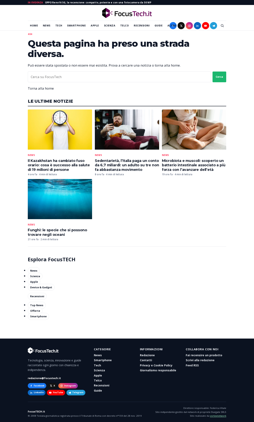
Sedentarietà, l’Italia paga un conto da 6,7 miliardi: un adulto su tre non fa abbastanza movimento (127, 165)
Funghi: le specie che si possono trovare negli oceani (57, 232)
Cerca (219, 76)
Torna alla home (41, 88)
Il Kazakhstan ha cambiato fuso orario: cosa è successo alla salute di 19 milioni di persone (59, 165)
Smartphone (76, 25)
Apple (95, 25)
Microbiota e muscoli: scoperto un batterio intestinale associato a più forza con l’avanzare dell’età (193, 165)
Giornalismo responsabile (158, 370)
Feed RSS (192, 365)
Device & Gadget (41, 287)
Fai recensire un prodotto (204, 355)
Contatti (146, 360)
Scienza (109, 25)
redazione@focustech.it (44, 378)
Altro (172, 25)
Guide (159, 25)
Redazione (147, 355)
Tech (58, 25)
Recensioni (142, 25)
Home (34, 25)
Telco (124, 25)
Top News (36, 305)
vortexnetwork (218, 415)
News (46, 25)
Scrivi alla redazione (200, 360)
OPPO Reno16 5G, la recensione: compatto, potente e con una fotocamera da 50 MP (98, 2)
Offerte (35, 311)
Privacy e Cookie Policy (156, 365)
